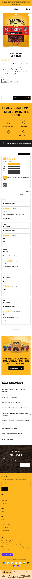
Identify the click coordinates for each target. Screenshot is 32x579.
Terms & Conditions (6, 524)
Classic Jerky (4, 497)
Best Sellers (4, 503)
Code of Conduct (5, 530)
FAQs (2, 511)
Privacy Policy (4, 527)
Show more (15, 328)
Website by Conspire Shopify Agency (21, 559)
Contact (3, 522)
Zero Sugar (4, 500)
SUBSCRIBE (25, 465)
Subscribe (5, 489)
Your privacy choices (6, 533)
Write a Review (24, 154)
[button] (7, 60)
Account (3, 519)
